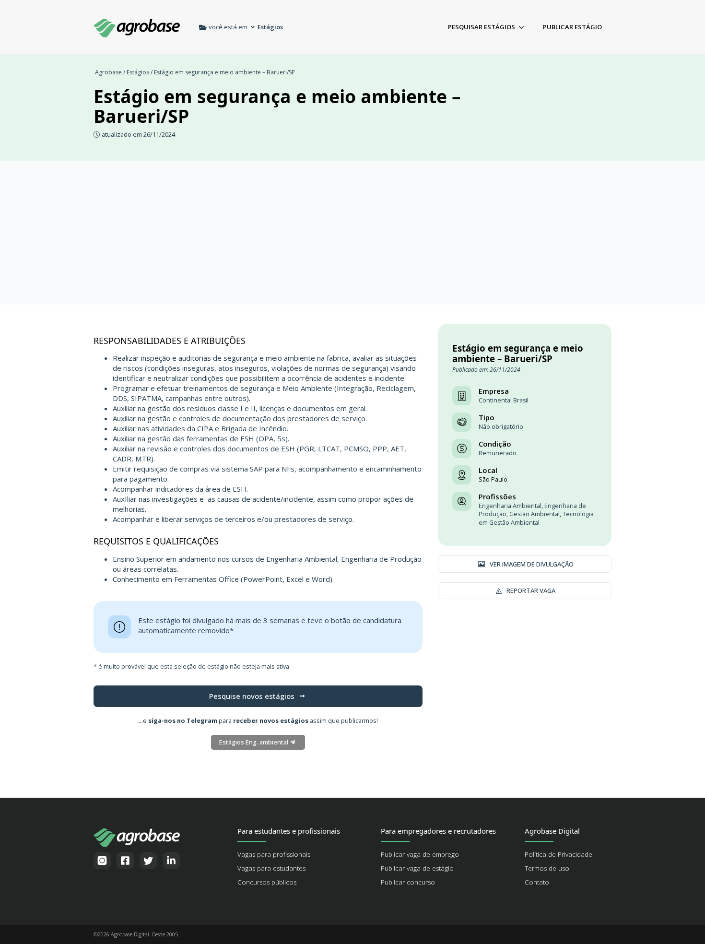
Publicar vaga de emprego (420, 854)
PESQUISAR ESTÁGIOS (481, 27)
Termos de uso (547, 868)
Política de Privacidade (558, 854)
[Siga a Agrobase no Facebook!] (125, 860)
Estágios (138, 72)
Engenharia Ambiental (510, 506)
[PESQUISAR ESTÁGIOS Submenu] (524, 27)
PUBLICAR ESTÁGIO (572, 27)
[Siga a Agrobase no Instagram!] (102, 860)
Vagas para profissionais (273, 854)
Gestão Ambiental (534, 514)
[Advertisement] (352, 232)
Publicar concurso (408, 882)
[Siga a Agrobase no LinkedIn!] (171, 860)
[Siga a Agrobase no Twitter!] (148, 860)
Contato (537, 882)
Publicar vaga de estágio (417, 868)
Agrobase (108, 72)
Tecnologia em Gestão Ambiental (536, 518)
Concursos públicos (266, 882)
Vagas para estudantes (271, 868)
